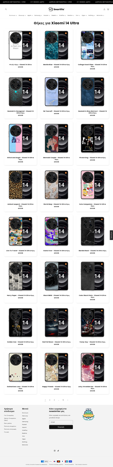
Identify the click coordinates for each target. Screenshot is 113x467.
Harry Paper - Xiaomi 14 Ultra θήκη (20, 295)
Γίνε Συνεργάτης (9, 415)
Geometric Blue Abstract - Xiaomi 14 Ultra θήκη (92, 112)
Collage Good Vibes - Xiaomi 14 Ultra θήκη (92, 65)
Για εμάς (6, 432)
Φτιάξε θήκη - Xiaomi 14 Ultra (20, 65)
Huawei (24, 424)
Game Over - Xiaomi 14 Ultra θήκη (56, 251)
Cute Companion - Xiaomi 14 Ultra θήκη (92, 205)
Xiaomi (24, 427)
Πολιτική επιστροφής (10, 429)
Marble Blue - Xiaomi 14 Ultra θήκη (56, 65)
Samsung (25, 421)
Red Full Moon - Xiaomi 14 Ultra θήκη (56, 342)
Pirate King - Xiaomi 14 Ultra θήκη (92, 158)
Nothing (24, 442)
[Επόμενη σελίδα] (67, 400)
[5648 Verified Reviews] (88, 421)
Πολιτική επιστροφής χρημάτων (56, 464)
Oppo (24, 439)
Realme (24, 433)
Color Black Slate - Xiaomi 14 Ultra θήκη (92, 296)
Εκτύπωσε (25, 413)
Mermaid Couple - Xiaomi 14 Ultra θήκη (56, 158)
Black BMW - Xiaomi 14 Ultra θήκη (56, 295)
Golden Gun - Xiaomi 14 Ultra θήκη (20, 342)
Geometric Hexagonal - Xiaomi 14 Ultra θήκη (20, 112)
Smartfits (32, 464)
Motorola (25, 445)
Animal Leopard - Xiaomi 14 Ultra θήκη (20, 205)
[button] (6, 9)
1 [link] (45, 400)
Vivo (23, 436)
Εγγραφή (61, 427)
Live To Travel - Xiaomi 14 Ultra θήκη (20, 251)
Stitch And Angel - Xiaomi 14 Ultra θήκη (20, 158)
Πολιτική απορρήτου (10, 426)
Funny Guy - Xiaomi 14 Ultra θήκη (92, 342)
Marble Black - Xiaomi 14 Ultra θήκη (92, 251)
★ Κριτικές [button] (111, 235)
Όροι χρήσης (8, 423)
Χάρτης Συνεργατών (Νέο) (10, 419)
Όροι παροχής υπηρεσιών (81, 464)
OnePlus (24, 430)
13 (63, 400)
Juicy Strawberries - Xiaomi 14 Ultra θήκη (92, 387)
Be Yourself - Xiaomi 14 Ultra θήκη (56, 111)
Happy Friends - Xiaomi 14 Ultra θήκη (56, 387)
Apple (24, 419)
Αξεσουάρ (25, 416)
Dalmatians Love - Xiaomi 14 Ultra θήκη (20, 387)
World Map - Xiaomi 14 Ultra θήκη (56, 204)
